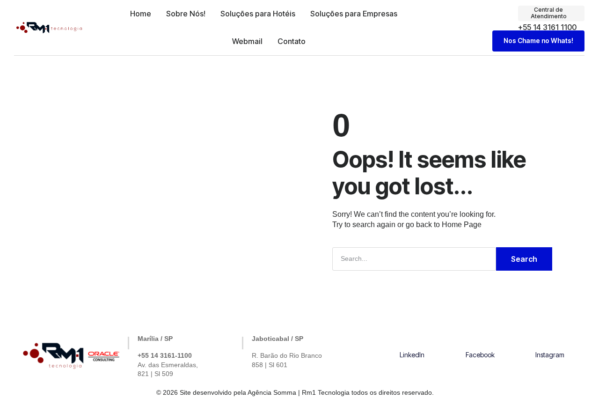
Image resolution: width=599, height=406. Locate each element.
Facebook (480, 355)
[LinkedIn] (412, 341)
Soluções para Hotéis (257, 13)
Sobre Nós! (185, 13)
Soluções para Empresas (353, 13)
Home (140, 13)
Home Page (462, 225)
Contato (292, 41)
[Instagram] (549, 341)
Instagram (549, 355)
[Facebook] (480, 341)
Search (524, 259)
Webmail (247, 41)
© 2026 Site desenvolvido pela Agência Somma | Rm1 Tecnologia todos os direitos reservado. (295, 392)
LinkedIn (412, 355)
